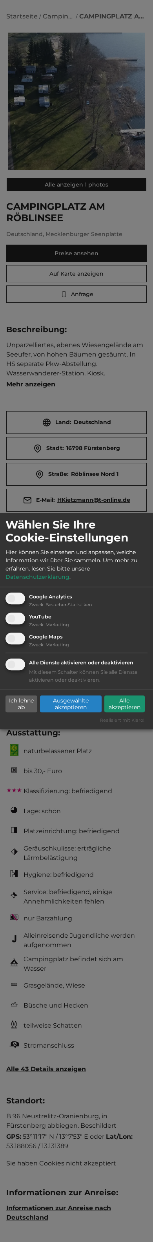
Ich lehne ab (21, 704)
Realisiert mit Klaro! (122, 720)
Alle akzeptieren (124, 704)
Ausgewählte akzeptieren (71, 704)
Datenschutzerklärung (37, 577)
